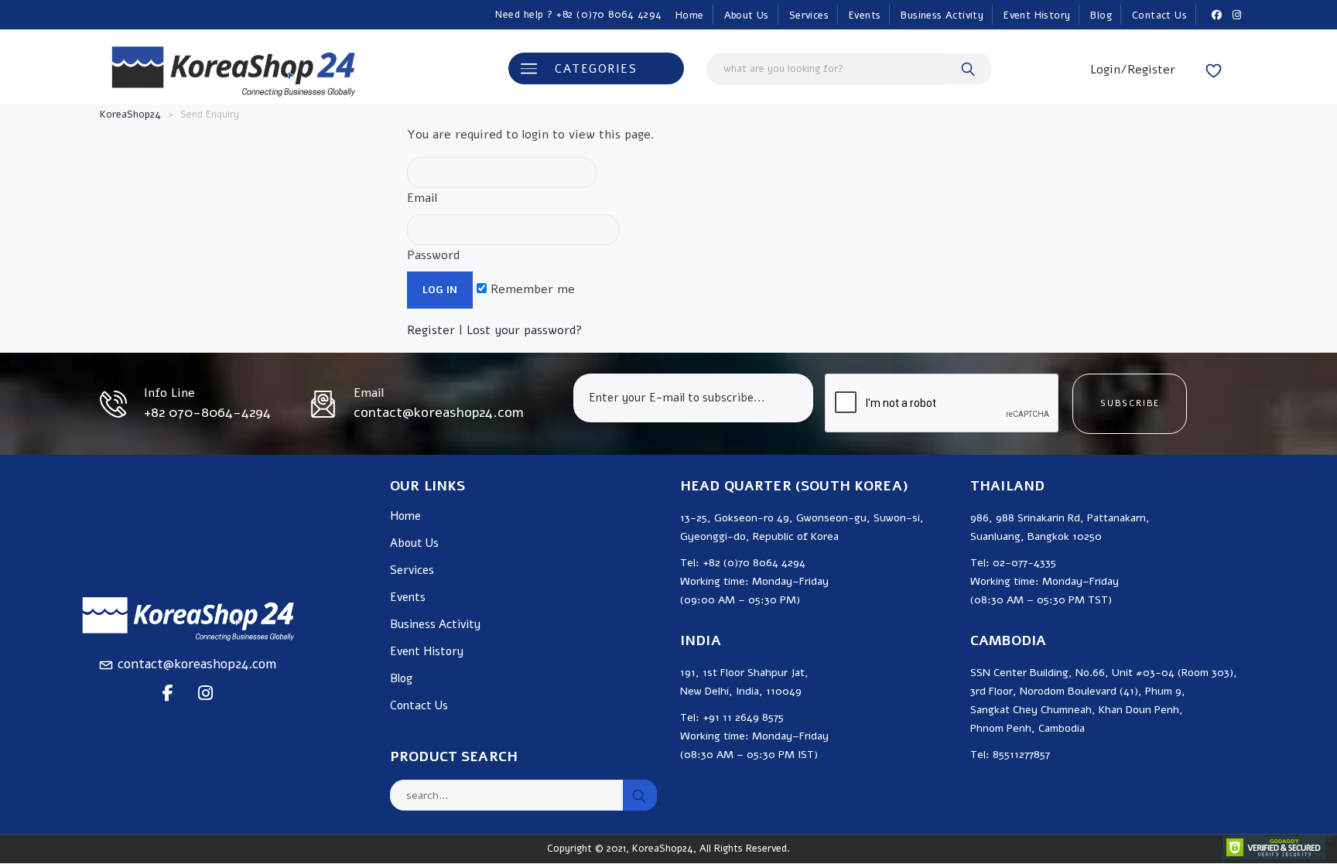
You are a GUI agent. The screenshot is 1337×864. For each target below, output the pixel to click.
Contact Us (1159, 15)
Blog (1101, 15)
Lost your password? (525, 330)
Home (689, 15)
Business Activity (942, 15)
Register (431, 330)
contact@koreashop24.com (197, 664)
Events (865, 15)
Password (433, 255)
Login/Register (1132, 69)
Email (422, 198)
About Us (746, 15)
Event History (1037, 15)
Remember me (531, 289)
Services (809, 15)
